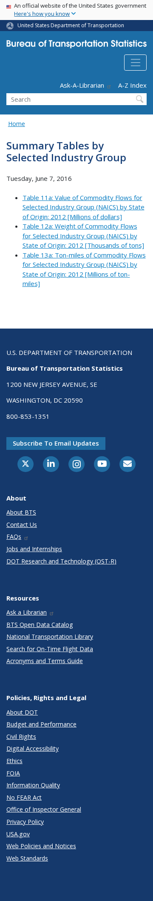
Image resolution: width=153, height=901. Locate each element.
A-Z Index (132, 85)
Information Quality (33, 785)
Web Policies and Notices (41, 846)
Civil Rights (21, 736)
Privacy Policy (25, 822)
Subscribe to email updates (56, 443)
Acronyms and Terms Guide (44, 661)
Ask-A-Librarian (82, 85)
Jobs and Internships (34, 549)
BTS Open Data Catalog (39, 625)
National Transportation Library (49, 636)
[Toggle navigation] (135, 62)
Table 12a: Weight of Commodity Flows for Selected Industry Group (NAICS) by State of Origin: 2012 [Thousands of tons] (83, 235)
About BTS (21, 512)
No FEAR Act (24, 797)
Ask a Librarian (26, 612)
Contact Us (21, 525)
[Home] (76, 45)
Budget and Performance (41, 724)
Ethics (14, 761)
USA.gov (18, 834)
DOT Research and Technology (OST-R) (61, 561)
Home (16, 124)
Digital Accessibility (32, 748)
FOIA (13, 773)
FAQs (13, 536)
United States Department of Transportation (70, 25)
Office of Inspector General (43, 809)
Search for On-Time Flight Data (49, 649)
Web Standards (27, 858)
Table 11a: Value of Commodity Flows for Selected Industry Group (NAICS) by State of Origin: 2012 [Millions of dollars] (83, 207)
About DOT (22, 712)
